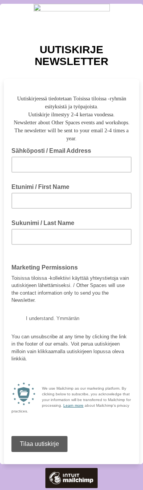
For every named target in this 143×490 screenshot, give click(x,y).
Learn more (73, 405)
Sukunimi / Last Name (42, 223)
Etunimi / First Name (40, 187)
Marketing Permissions (44, 267)
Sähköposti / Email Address (53, 150)
